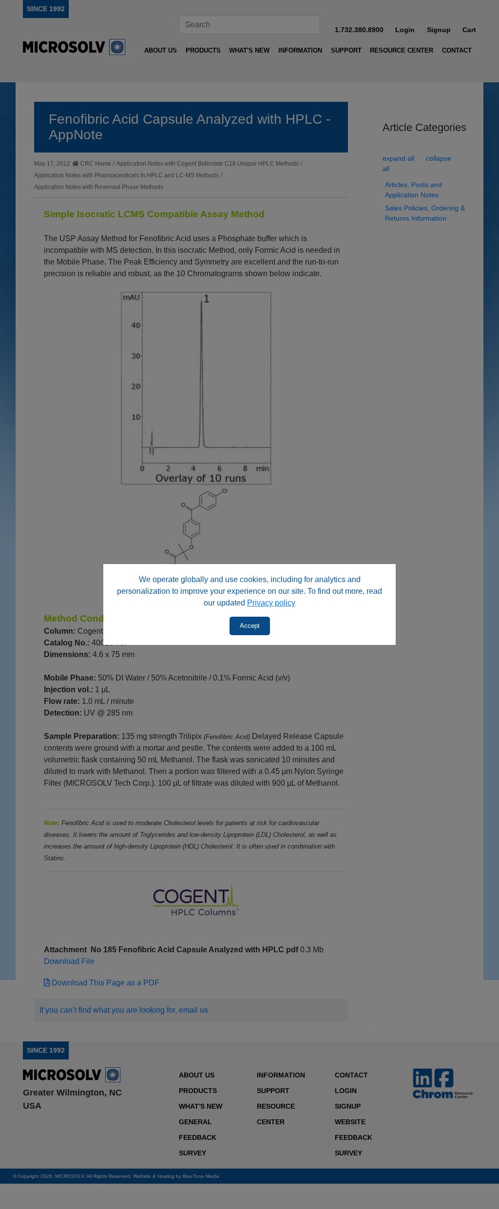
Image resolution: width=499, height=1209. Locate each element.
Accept (250, 625)
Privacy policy (271, 603)
